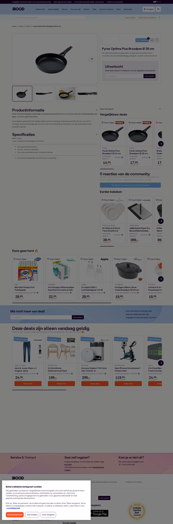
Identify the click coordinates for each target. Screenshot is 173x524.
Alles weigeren (48, 514)
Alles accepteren (14, 514)
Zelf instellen (32, 514)
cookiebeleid (13, 508)
